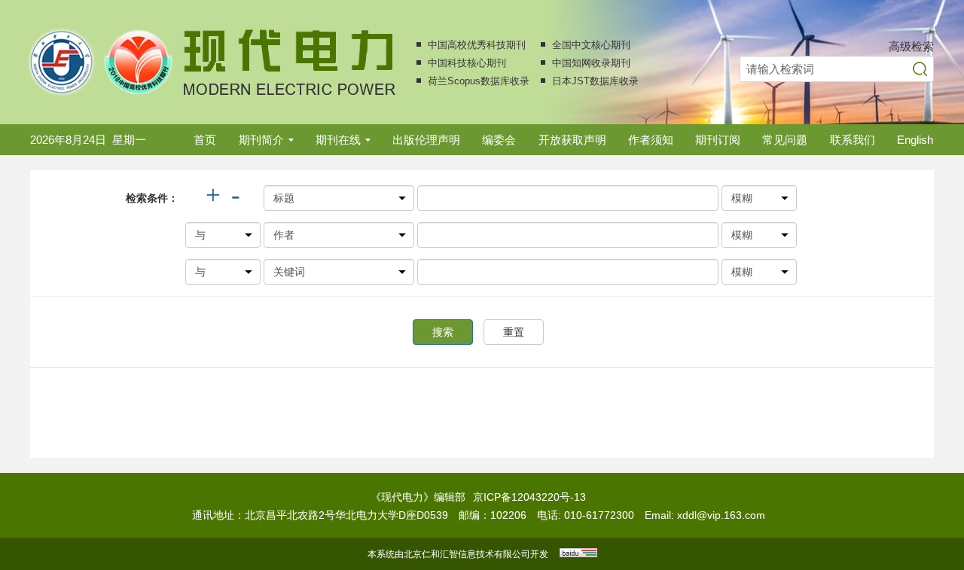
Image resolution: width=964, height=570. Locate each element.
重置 (513, 332)
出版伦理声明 (426, 139)
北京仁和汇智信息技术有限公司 (467, 554)
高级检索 (911, 46)
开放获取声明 (572, 139)
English (915, 139)
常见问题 (784, 139)
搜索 (442, 332)
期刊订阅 (717, 139)
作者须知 (650, 139)
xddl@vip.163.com (721, 515)
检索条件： (152, 198)
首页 (205, 139)
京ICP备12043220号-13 (529, 497)
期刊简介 (261, 139)
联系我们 (852, 139)
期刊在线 (338, 139)
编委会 (499, 139)
